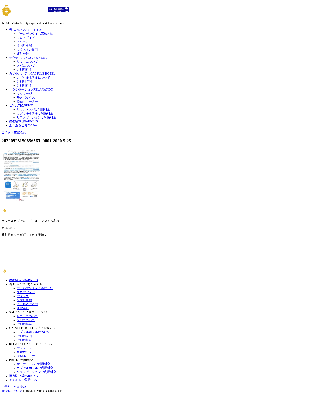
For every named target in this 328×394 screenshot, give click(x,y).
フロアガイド (26, 37)
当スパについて (25, 29)
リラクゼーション (31, 89)
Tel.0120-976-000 (12, 390)
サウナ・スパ (28, 57)
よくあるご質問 (27, 49)
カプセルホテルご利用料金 (35, 113)
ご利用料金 (24, 69)
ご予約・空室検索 (14, 132)
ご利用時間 (24, 81)
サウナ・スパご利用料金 (33, 109)
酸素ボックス (26, 97)
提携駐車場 (24, 45)
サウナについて (27, 61)
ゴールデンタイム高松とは (35, 33)
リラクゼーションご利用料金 (36, 117)
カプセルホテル (32, 73)
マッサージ (24, 93)
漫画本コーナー (27, 101)
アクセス (23, 41)
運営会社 (23, 53)
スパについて (26, 65)
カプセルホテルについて (33, 77)
